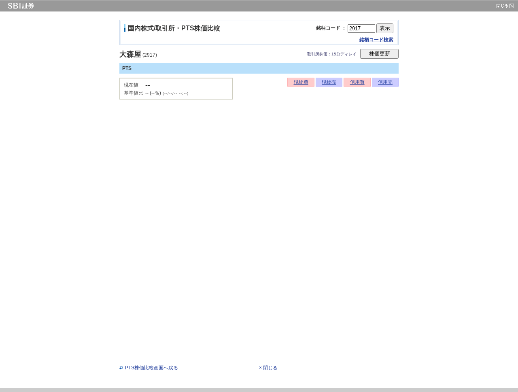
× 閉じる (268, 368)
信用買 (357, 82)
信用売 (385, 82)
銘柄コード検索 (376, 39)
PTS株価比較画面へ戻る (151, 368)
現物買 (301, 82)
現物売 (329, 82)
